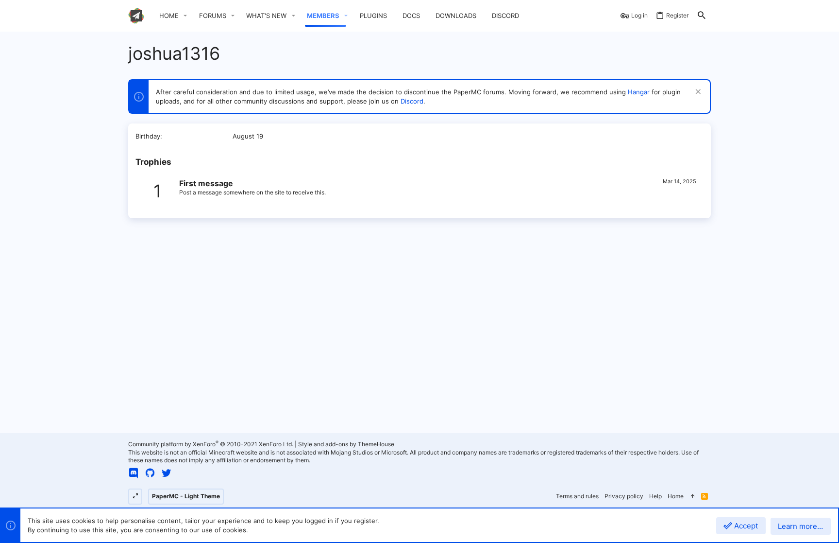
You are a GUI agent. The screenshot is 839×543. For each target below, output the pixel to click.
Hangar (639, 92)
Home (676, 496)
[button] (185, 16)
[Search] (701, 15)
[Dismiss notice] (697, 93)
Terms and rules (577, 496)
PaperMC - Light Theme (186, 496)
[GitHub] (150, 473)
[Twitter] (166, 473)
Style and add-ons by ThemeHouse (346, 444)
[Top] (692, 497)
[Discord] (133, 473)
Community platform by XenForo (210, 444)
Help (655, 496)
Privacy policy (623, 496)
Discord (412, 101)
